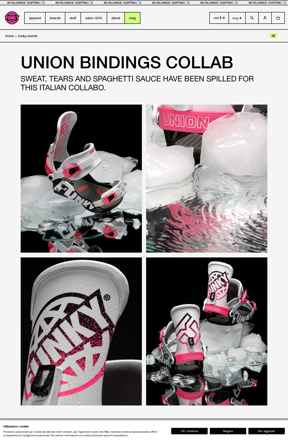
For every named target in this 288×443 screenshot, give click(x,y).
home (9, 36)
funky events (28, 36)
